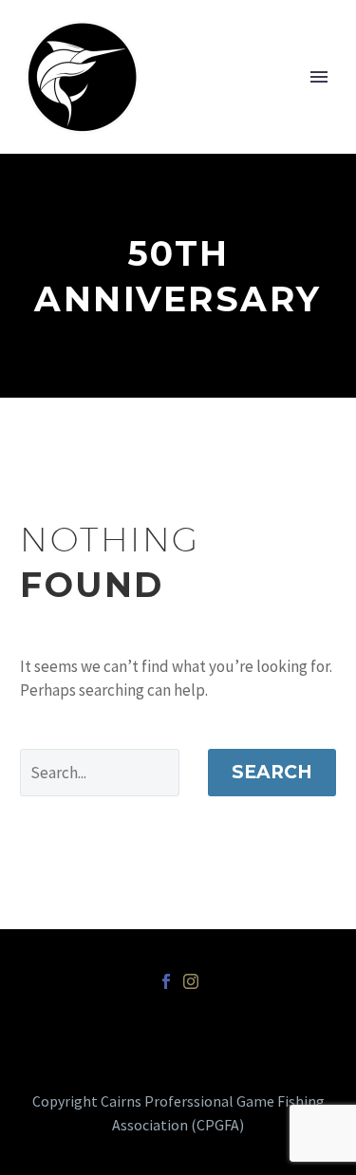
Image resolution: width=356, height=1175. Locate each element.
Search (272, 772)
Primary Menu (319, 77)
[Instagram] (190, 981)
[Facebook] (166, 981)
